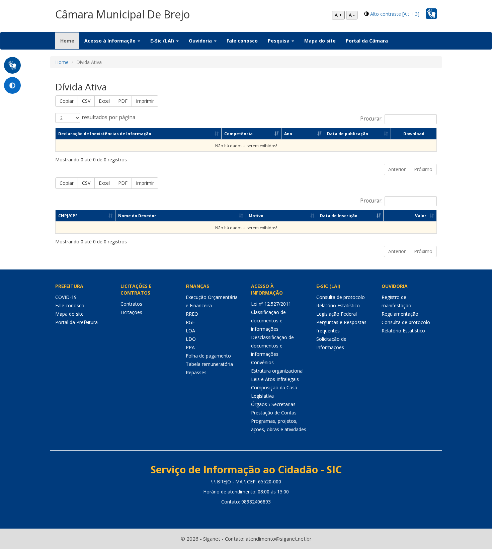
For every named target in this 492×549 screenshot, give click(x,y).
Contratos (131, 304)
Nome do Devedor (137, 216)
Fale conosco (242, 40)
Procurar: (371, 118)
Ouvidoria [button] (201, 40)
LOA (190, 330)
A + (338, 15)
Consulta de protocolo (340, 297)
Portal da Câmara (367, 40)
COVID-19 (66, 297)
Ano (288, 134)
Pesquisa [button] (279, 40)
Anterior (397, 169)
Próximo (423, 169)
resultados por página (107, 117)
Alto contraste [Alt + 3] (394, 14)
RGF (190, 322)
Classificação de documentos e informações (268, 320)
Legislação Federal (336, 314)
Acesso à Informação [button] (110, 40)
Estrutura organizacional (277, 371)
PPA (190, 347)
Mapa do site (320, 40)
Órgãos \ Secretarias (273, 404)
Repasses (196, 372)
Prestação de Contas (274, 412)
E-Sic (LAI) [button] (162, 40)
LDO (191, 339)
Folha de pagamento (208, 355)
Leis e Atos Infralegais (275, 379)
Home (69, 40)
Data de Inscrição (338, 216)
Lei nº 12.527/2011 (271, 304)
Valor (420, 216)
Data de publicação (347, 134)
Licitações (131, 312)
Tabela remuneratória (209, 364)
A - (352, 15)
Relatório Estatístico (338, 305)
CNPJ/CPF (68, 216)
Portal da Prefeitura (76, 322)
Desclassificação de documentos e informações (272, 345)
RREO (192, 314)
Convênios (262, 362)
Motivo (256, 216)
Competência (238, 134)
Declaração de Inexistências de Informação (104, 134)
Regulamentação (400, 314)
